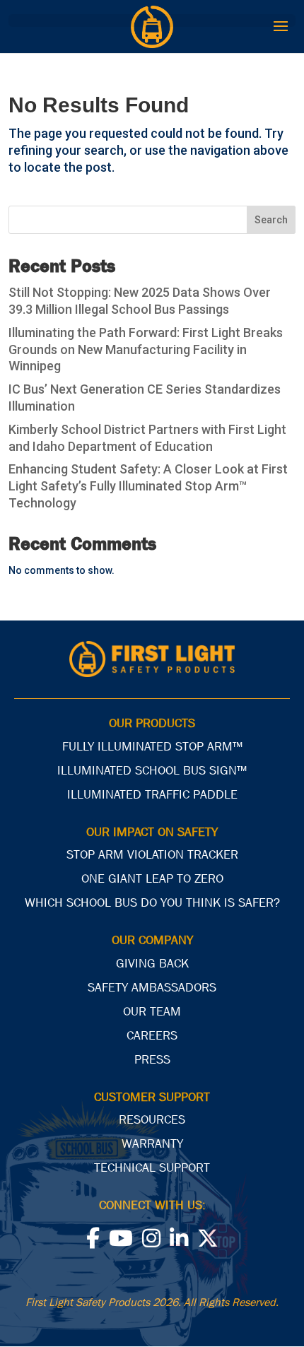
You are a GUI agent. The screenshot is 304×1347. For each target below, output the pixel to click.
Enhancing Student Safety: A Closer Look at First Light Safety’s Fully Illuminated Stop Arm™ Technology (148, 485)
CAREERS (152, 1036)
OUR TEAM (152, 1012)
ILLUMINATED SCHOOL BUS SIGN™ (152, 771)
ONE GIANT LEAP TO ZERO (152, 879)
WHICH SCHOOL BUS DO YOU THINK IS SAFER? (152, 903)
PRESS (152, 1060)
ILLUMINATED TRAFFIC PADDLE (152, 795)
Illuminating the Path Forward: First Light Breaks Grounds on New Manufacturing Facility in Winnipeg (145, 349)
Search (271, 219)
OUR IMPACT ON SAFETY (152, 832)
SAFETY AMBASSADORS (152, 988)
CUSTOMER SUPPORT (152, 1097)
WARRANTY (152, 1144)
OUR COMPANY (152, 940)
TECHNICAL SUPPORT (152, 1168)
